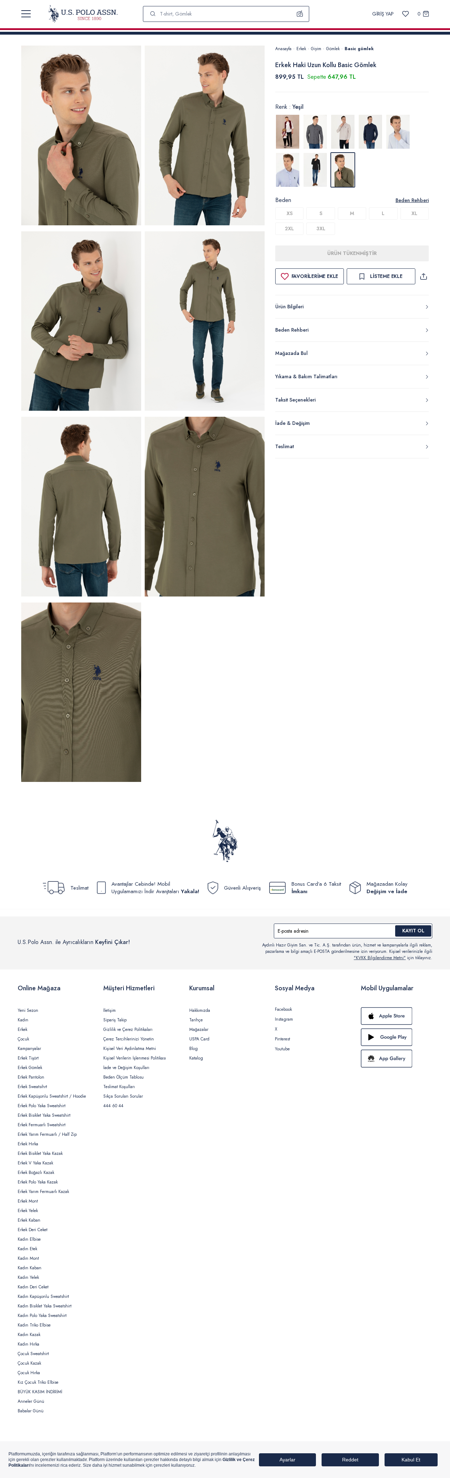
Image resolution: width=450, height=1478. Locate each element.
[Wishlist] (405, 14)
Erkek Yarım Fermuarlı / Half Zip (47, 1134)
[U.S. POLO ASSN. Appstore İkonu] (396, 1016)
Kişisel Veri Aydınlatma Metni (129, 1048)
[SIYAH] (315, 170)
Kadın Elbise (29, 1239)
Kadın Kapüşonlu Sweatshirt (43, 1296)
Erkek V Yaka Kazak (35, 1163)
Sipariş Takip (115, 1020)
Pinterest (282, 1039)
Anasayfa (283, 49)
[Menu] (26, 14)
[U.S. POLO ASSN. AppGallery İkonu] (396, 1058)
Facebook (283, 1009)
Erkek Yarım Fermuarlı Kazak (43, 1191)
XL (414, 213)
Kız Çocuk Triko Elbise (38, 1382)
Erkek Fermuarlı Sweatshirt (41, 1125)
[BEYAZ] (287, 131)
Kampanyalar (29, 1048)
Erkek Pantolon (31, 1077)
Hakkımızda (199, 1010)
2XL (289, 228)
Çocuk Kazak (29, 1363)
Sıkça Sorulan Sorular (123, 1096)
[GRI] (315, 131)
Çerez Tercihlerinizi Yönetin (128, 1039)
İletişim (109, 1010)
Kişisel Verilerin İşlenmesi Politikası (134, 1058)
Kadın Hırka (28, 1344)
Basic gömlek (359, 49)
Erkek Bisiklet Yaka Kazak (40, 1153)
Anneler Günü (31, 1401)
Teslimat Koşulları (119, 1087)
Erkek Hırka (28, 1144)
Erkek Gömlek (30, 1067)
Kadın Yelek (28, 1277)
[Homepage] (82, 14)
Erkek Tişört (28, 1058)
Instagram (284, 1019)
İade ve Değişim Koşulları (126, 1067)
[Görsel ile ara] (300, 14)
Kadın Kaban (29, 1268)
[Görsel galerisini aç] (81, 137)
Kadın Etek (27, 1249)
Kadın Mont (28, 1258)
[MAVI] (398, 131)
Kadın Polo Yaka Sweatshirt (42, 1315)
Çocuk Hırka (29, 1373)
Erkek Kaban (29, 1220)
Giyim (316, 49)
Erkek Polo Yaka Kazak (38, 1182)
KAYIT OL (413, 930)
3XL (320, 228)
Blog (193, 1048)
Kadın (23, 1020)
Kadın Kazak (29, 1334)
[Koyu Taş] (342, 131)
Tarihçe (196, 1020)
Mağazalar (198, 1029)
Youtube (282, 1049)
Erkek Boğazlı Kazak (36, 1172)
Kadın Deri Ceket (33, 1287)
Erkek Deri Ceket (32, 1230)
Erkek (301, 49)
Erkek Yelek (28, 1210)
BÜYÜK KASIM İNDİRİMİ (40, 1392)
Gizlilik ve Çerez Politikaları (127, 1029)
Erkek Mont (28, 1201)
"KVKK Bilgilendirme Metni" (380, 958)
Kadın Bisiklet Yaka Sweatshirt (44, 1306)
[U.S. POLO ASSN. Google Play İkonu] (396, 1037)
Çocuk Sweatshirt (33, 1354)
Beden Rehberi (412, 200)
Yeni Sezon (28, 1010)
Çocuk (23, 1039)
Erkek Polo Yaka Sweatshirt (41, 1106)
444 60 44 (113, 1106)
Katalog (196, 1058)
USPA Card (199, 1039)
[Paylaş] (423, 276)
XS (290, 213)
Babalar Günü (31, 1411)
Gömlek (333, 49)
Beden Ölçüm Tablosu (123, 1077)
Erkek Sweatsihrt (32, 1087)
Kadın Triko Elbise (34, 1325)
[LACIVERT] (370, 131)
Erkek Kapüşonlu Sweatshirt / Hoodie (52, 1096)
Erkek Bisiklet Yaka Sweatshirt (44, 1115)
